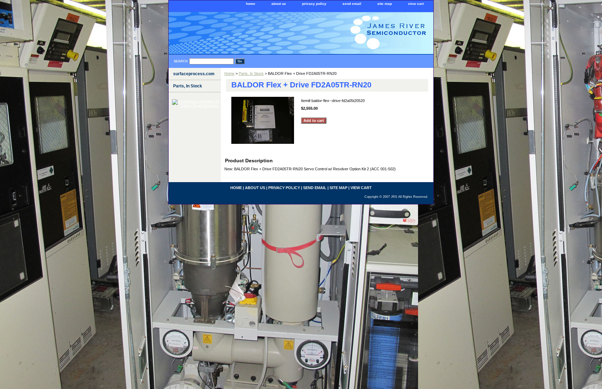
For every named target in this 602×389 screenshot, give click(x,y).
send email (351, 4)
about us (278, 4)
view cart (416, 4)
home (250, 4)
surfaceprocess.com (194, 73)
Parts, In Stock (251, 73)
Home (229, 73)
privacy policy (314, 4)
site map (384, 4)
